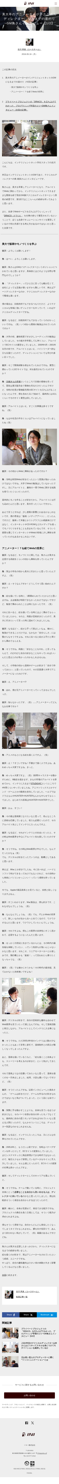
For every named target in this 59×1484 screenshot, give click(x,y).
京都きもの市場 (13, 381)
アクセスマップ (42, 1453)
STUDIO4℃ (36, 783)
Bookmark (45, 1315)
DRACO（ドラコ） (13, 215)
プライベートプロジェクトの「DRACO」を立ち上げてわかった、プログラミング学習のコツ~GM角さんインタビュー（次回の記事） (30, 105)
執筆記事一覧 (23, 1297)
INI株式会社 (33, 3)
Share (9, 1315)
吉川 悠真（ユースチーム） (29, 49)
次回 (4, 1275)
